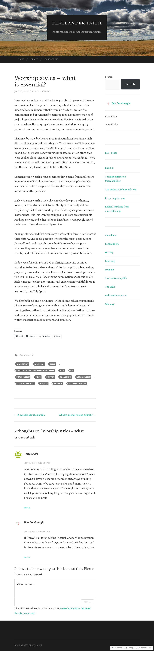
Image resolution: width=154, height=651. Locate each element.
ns (71, 370)
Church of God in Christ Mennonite (35, 370)
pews (38, 377)
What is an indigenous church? (77, 415)
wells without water (116, 295)
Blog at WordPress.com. (28, 645)
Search (108, 76)
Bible (52, 364)
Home (21, 59)
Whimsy (109, 304)
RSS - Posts (111, 152)
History (109, 252)
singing (44, 383)
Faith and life (26, 355)
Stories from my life (116, 278)
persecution (23, 377)
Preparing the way (115, 198)
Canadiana (110, 235)
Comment (87, 602)
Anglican (39, 364)
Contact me (51, 59)
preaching (65, 377)
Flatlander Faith (77, 23)
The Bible (110, 286)
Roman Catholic (25, 383)
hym (62, 370)
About (34, 59)
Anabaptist (23, 364)
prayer (50, 377)
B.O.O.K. (109, 168)
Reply (27, 508)
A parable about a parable (29, 415)
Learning (110, 261)
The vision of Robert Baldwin (120, 189)
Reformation (84, 377)
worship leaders (77, 383)
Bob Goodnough (41, 91)
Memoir (109, 269)
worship (58, 383)
